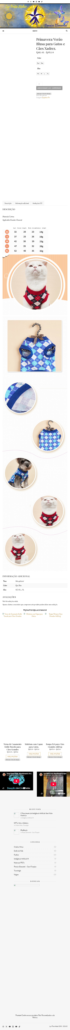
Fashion (16, 855)
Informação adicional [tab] (22, 203)
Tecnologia (17, 870)
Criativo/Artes (18, 847)
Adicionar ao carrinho (49, 88)
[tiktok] (41, 1)
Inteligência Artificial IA (21, 859)
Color (39, 58)
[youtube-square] (36, 1)
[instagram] (28, 1)
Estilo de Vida (18, 851)
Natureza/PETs (19, 863)
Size (38, 68)
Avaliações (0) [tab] (37, 203)
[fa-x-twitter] (31, 1)
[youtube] (34, 1)
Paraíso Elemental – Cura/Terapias (25, 866)
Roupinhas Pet (46, 98)
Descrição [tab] (8, 203)
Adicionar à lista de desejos (44, 93)
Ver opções (13, 757)
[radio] (38, 63)
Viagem (16, 874)
